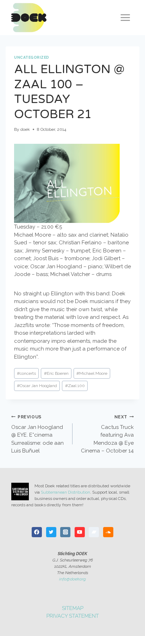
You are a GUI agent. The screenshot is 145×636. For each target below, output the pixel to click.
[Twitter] (51, 532)
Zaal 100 (75, 385)
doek (25, 129)
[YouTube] (80, 532)
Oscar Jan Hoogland (37, 385)
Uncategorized (31, 57)
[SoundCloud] (108, 532)
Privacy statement (72, 616)
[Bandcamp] (94, 532)
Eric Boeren (56, 373)
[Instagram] (65, 532)
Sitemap (72, 608)
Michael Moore (91, 373)
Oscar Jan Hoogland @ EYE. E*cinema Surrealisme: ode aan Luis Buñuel (37, 434)
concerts (26, 373)
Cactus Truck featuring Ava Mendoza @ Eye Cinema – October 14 (107, 434)
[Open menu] (125, 17)
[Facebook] (37, 532)
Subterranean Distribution (65, 492)
